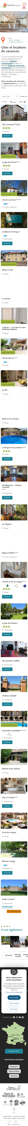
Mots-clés (6, 96)
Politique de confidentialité (14, 992)
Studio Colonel (8, 899)
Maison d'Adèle (8, 553)
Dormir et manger (14, 40)
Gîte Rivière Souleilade (11, 731)
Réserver (7, 135)
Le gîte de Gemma (9, 162)
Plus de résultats (13, 911)
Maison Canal (7, 270)
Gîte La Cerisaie (8, 798)
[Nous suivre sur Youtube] (20, 1017)
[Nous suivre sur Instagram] (17, 1017)
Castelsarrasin (7, 63)
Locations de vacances (16, 42)
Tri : (13, 102)
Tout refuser (14, 1009)
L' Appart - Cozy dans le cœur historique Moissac (14, 328)
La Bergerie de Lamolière (12, 448)
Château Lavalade (9, 696)
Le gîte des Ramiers (10, 623)
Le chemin (6, 299)
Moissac (13, 61)
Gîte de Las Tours (9, 200)
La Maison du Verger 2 (11, 232)
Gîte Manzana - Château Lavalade (11, 486)
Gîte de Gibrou (8, 358)
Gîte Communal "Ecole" (11, 125)
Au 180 (4, 390)
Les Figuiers (7, 524)
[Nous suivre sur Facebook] (14, 1017)
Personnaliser (14, 1003)
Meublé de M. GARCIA (11, 769)
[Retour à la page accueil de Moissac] (11, 5)
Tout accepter (14, 997)
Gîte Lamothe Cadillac (11, 661)
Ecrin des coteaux (9, 832)
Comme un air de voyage (12, 582)
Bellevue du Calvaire (10, 419)
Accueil (9, 38)
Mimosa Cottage (8, 861)
